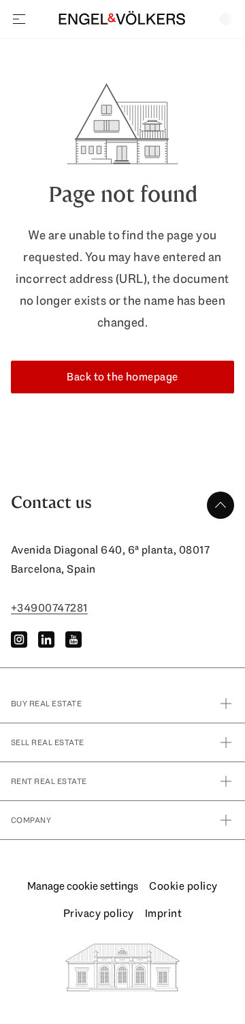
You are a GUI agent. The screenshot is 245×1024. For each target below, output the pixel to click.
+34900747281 (49, 608)
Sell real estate (47, 742)
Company (31, 820)
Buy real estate (46, 703)
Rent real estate (49, 781)
